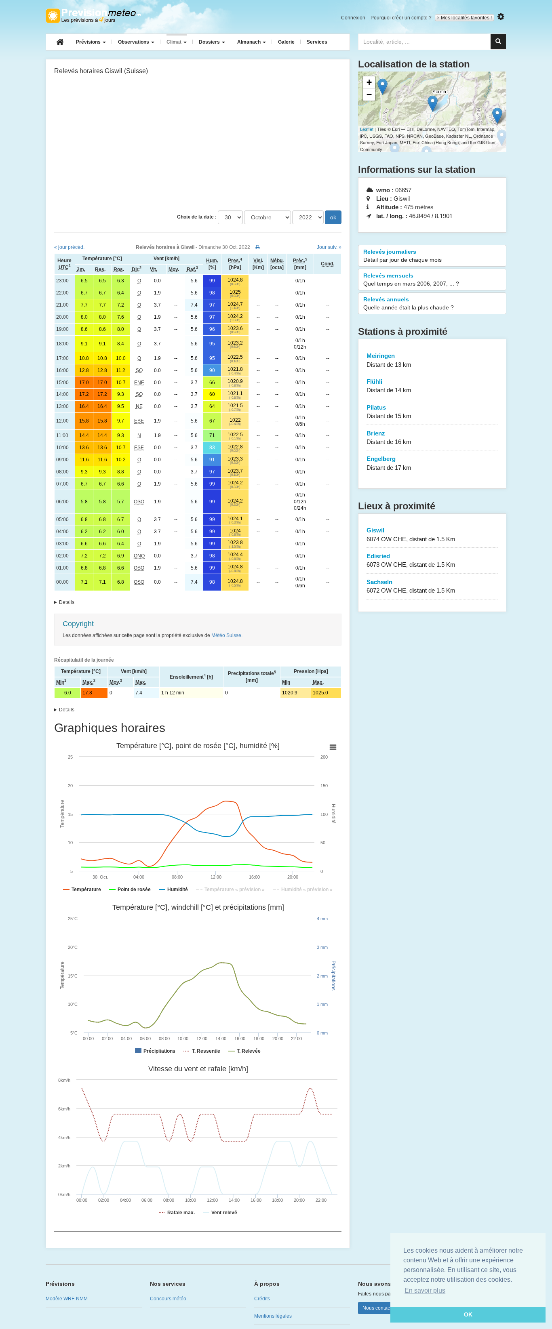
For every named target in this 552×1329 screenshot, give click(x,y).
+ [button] (369, 82)
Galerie (286, 42)
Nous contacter (379, 1308)
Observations (134, 42)
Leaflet (366, 129)
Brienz (389, 437)
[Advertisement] (197, 145)
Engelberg (389, 463)
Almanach (249, 42)
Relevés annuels (408, 303)
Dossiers (210, 42)
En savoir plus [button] (425, 1290)
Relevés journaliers (402, 255)
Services (317, 42)
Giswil (411, 534)
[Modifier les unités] (500, 17)
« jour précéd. (69, 247)
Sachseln (411, 586)
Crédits (262, 1299)
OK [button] (468, 1314)
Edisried (411, 560)
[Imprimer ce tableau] (257, 247)
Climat (174, 42)
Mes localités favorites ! (466, 17)
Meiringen (389, 360)
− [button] (369, 94)
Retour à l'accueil (93, 15)
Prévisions (89, 42)
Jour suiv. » (329, 247)
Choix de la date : (197, 216)
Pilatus (389, 411)
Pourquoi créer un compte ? (401, 17)
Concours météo (168, 1299)
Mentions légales (273, 1316)
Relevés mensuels (411, 279)
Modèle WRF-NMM (67, 1299)
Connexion (353, 17)
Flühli (389, 385)
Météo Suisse (226, 635)
